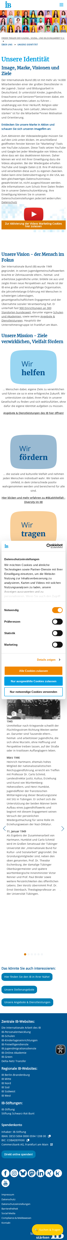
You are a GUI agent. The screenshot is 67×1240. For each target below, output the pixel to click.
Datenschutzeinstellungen (15, 1204)
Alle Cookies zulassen (33, 670)
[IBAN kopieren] (49, 1136)
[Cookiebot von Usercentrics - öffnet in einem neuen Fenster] (47, 546)
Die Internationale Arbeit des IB (21, 1027)
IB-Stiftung (8, 1109)
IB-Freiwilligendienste (14, 1044)
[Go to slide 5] (39, 955)
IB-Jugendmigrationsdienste (18, 1048)
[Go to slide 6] (42, 955)
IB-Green (6, 1057)
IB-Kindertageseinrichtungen (19, 1040)
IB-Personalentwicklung (16, 1032)
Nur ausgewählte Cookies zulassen (33, 681)
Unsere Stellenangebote (19, 989)
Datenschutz (9, 202)
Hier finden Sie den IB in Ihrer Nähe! (27, 976)
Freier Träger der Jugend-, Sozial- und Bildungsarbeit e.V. (33, 38)
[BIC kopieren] (28, 1140)
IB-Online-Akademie (13, 1052)
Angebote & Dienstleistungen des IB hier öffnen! (33, 413)
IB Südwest (8, 1091)
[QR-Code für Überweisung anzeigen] (51, 1144)
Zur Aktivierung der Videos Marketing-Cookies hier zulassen (33, 225)
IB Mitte (6, 1079)
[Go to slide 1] (26, 955)
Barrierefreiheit (9, 1208)
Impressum (7, 1194)
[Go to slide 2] (29, 955)
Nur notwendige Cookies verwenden (33, 691)
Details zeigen (46, 659)
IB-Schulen (8, 1036)
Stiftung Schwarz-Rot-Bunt (17, 1113)
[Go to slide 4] (36, 955)
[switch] (57, 621)
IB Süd (5, 1087)
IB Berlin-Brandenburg (15, 1075)
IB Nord (6, 1083)
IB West (6, 1095)
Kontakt (5, 1222)
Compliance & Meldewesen (16, 1218)
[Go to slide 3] (32, 955)
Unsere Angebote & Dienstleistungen (27, 1002)
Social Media (8, 1213)
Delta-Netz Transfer (13, 1061)
